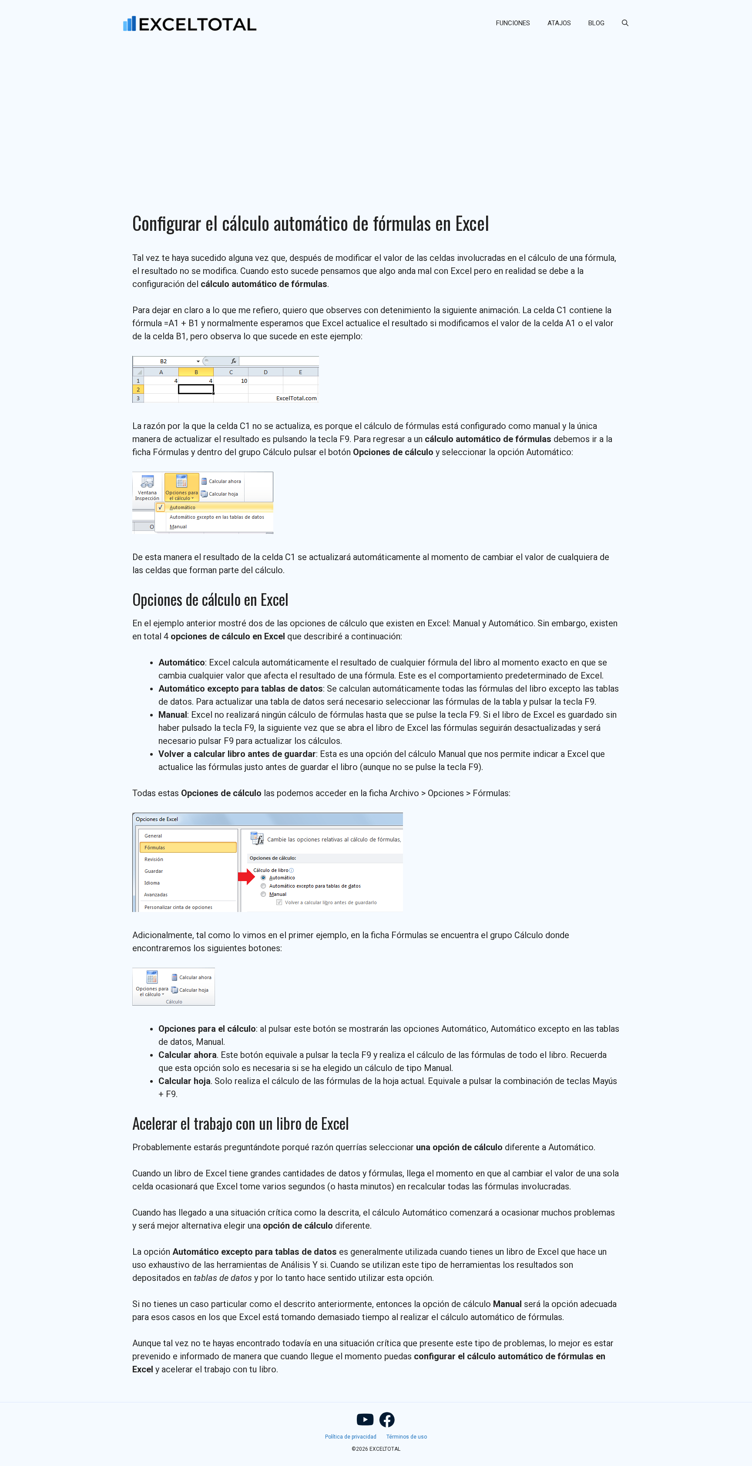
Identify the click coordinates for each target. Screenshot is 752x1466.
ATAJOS (559, 23)
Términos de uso (406, 1437)
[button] (625, 23)
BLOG (596, 23)
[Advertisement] (376, 111)
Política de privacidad (350, 1437)
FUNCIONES (513, 23)
